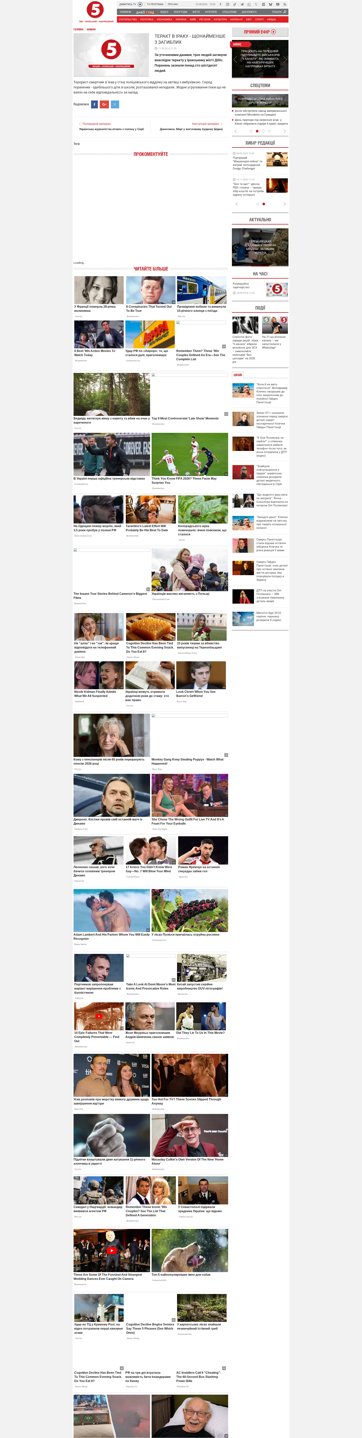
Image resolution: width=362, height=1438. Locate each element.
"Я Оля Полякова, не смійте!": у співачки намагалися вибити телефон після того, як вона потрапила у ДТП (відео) (271, 446)
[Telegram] (241, 4)
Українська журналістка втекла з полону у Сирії (111, 129)
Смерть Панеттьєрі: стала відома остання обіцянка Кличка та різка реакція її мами (271, 545)
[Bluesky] (270, 4)
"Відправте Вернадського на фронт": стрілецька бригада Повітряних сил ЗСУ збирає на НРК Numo (246, 193)
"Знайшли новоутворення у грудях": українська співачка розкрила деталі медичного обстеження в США (269, 475)
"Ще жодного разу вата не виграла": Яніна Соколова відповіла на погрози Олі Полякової (272, 500)
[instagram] (227, 4)
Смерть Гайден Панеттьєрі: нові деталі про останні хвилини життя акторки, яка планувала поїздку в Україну (272, 571)
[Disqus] (151, 213)
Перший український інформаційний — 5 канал (95, 12)
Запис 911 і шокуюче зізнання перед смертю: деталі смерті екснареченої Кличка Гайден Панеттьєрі (272, 420)
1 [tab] (246, 77)
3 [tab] (263, 131)
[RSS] (284, 4)
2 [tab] (274, 77)
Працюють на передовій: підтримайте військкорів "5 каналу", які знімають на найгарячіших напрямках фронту (248, 168)
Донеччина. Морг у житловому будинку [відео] (191, 129)
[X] (256, 4)
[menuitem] (125, 12)
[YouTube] (277, 4)
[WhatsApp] (249, 4)
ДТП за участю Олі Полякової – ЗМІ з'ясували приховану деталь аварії (270, 596)
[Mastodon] (263, 4)
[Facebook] (220, 4)
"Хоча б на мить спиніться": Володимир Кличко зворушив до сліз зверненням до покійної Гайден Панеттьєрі (271, 393)
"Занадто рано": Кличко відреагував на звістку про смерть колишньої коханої (272, 522)
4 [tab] (269, 131)
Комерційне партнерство (241, 285)
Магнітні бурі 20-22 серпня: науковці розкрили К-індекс (268, 616)
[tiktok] (234, 4)
